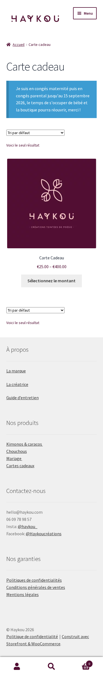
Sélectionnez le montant (51, 280)
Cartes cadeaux (20, 465)
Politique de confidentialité (32, 636)
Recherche (51, 666)
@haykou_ (27, 526)
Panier (79, 662)
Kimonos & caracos (24, 444)
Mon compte (17, 666)
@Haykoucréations (44, 533)
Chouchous (16, 451)
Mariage (14, 458)
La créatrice (17, 384)
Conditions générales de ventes (35, 587)
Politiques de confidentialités (34, 580)
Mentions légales (22, 594)
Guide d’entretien (22, 397)
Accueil (18, 44)
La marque (16, 371)
